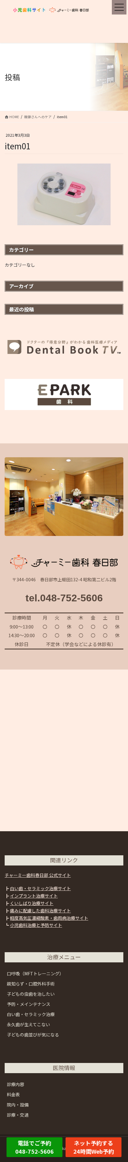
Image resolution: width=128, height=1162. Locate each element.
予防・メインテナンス (28, 1004)
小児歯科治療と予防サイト (36, 925)
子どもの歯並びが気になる (33, 1034)
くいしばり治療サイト (31, 903)
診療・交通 (18, 1115)
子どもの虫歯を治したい (31, 994)
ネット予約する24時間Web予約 (93, 1147)
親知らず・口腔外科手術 (31, 984)
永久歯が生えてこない (28, 1024)
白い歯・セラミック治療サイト (40, 888)
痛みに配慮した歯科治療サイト (40, 910)
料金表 (13, 1094)
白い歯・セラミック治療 (31, 1014)
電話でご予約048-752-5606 (34, 1147)
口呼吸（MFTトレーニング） (35, 973)
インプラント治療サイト (34, 896)
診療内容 (15, 1084)
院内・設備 (18, 1105)
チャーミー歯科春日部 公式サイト (38, 875)
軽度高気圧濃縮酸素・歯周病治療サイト (49, 918)
